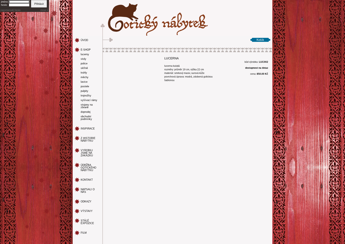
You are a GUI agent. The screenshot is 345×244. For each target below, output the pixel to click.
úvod (84, 40)
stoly (83, 59)
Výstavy (87, 211)
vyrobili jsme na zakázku (87, 153)
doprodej (85, 112)
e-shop (86, 49)
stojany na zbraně (87, 106)
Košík (260, 39)
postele (85, 86)
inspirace (88, 128)
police (84, 63)
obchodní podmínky (86, 118)
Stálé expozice (87, 222)
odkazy (86, 201)
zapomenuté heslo (10, 10)
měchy (84, 77)
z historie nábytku (88, 139)
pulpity (84, 91)
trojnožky (86, 95)
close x (44, 10)
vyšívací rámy (89, 100)
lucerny (85, 54)
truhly (84, 72)
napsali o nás (88, 190)
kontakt (87, 179)
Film (84, 232)
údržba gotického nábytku (88, 168)
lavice (84, 81)
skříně (84, 68)
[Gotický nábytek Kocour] (172, 18)
